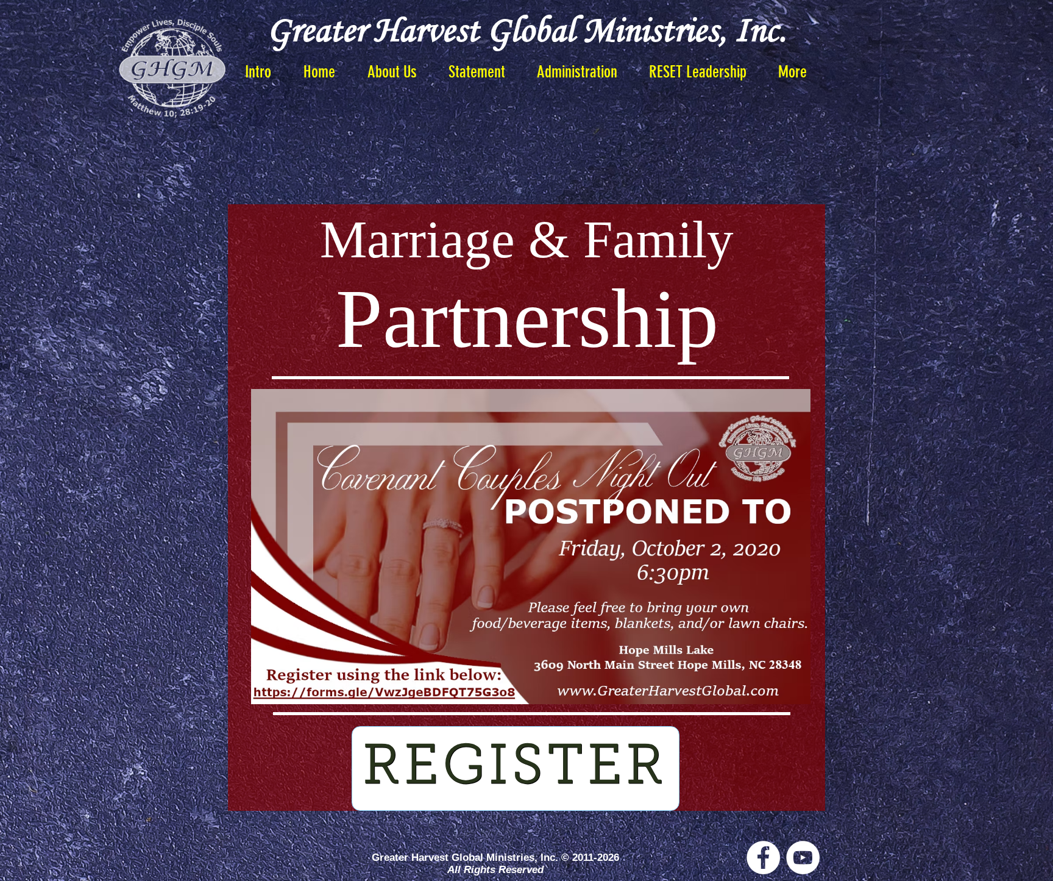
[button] (477, 72)
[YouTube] (803, 857)
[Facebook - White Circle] (763, 857)
